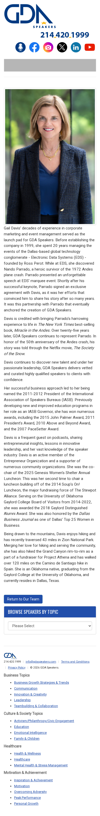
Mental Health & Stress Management (41, 765)
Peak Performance (27, 798)
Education (21, 727)
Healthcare (22, 759)
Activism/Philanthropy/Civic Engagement (44, 721)
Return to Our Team (23, 599)
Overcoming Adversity (30, 792)
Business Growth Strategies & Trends (41, 682)
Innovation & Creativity (30, 694)
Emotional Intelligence (30, 733)
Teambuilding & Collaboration (36, 706)
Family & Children (26, 738)
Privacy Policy (16, 667)
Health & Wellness (27, 753)
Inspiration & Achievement (33, 780)
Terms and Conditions (75, 661)
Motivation (22, 786)
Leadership (22, 700)
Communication (25, 688)
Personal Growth (26, 803)
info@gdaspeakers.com (41, 661)
